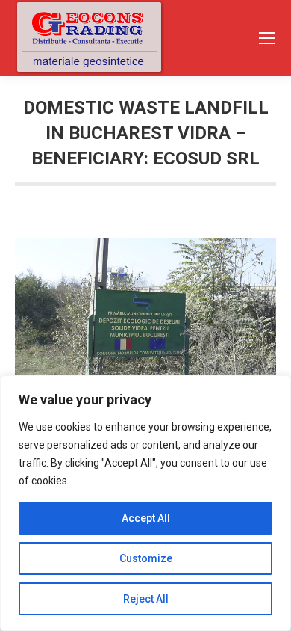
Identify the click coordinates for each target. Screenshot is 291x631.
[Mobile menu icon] (267, 38)
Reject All (146, 599)
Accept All (146, 518)
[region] (145, 503)
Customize (145, 558)
